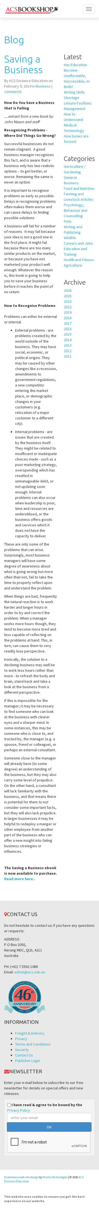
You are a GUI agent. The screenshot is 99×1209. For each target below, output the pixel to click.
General (70, 177)
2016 (68, 328)
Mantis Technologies (55, 1177)
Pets (68, 221)
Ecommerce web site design (21, 1177)
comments (13, 91)
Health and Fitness (79, 259)
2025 (68, 295)
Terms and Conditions (33, 1044)
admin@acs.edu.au (29, 972)
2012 (68, 350)
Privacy (21, 1038)
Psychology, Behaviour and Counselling (75, 210)
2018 (68, 317)
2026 (68, 290)
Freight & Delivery (30, 1033)
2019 (68, 312)
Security (22, 1049)
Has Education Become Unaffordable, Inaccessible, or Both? (77, 75)
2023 (68, 301)
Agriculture (73, 265)
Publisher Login (27, 1060)
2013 (68, 345)
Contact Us (24, 1055)
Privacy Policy (18, 1110)
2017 (68, 323)
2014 (68, 339)
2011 (68, 356)
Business (43, 86)
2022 (68, 306)
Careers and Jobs (78, 243)
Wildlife (70, 237)
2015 (68, 334)
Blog (14, 39)
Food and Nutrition (79, 188)
